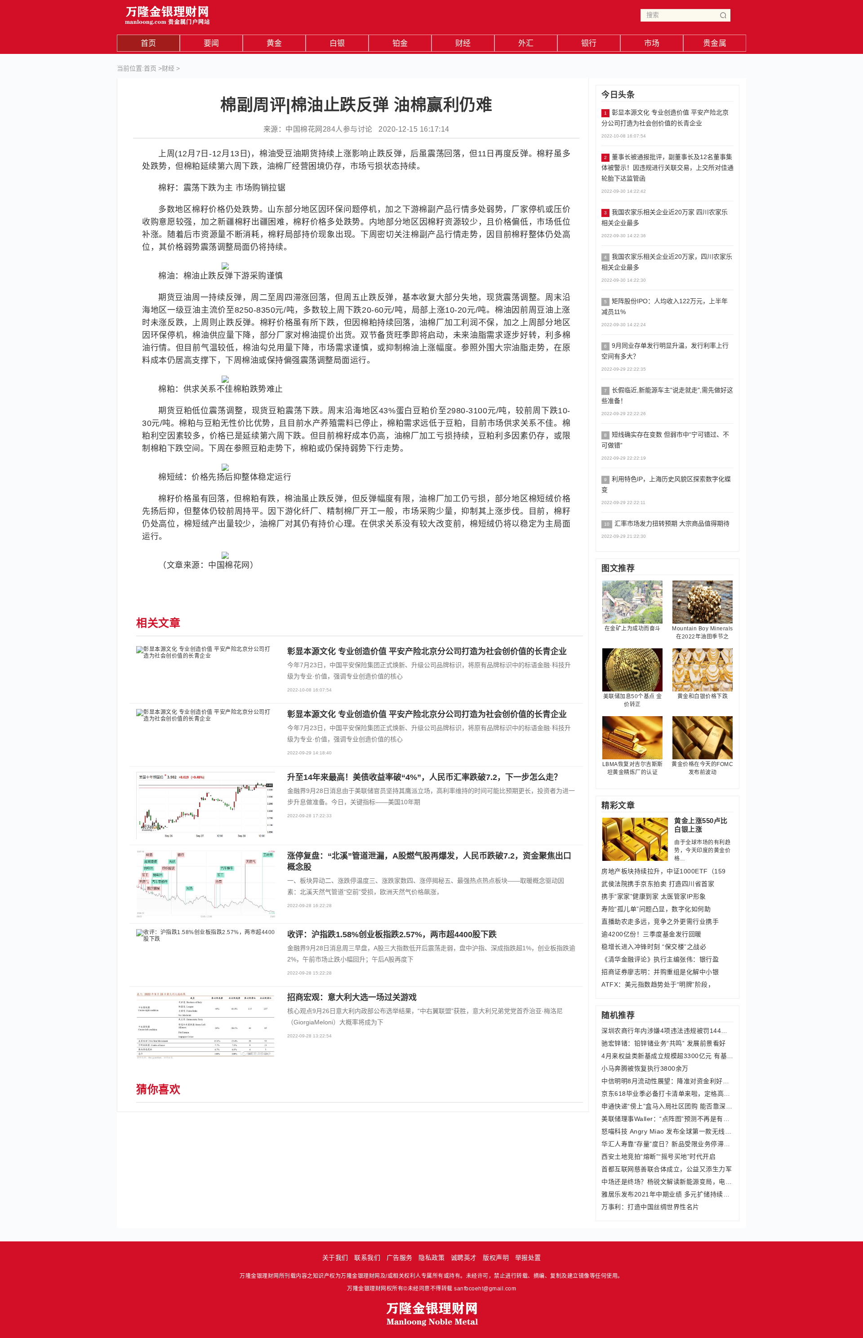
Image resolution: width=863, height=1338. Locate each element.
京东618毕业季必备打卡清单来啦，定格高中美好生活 (667, 1093)
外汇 (526, 43)
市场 (652, 43)
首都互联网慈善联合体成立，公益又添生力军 (666, 1169)
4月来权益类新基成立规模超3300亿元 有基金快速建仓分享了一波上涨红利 (667, 1055)
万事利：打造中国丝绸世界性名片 (650, 1206)
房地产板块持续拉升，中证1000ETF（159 (663, 871)
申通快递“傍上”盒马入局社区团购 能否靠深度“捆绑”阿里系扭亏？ (667, 1106)
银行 (589, 43)
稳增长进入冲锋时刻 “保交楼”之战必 (653, 946)
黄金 (274, 43)
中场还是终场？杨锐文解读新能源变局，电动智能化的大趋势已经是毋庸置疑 (667, 1181)
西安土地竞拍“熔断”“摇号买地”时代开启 (658, 1156)
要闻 (211, 43)
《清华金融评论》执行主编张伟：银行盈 (660, 959)
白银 (337, 43)
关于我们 (335, 1257)
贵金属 (715, 43)
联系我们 (367, 1257)
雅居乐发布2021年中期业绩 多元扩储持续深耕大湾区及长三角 (667, 1194)
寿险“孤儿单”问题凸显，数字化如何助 (656, 909)
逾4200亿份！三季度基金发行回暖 (651, 934)
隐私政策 (431, 1257)
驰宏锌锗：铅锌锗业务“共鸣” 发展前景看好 (663, 1043)
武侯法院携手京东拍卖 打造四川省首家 (657, 883)
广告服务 (400, 1257)
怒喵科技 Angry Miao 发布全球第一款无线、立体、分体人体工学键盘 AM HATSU (667, 1131)
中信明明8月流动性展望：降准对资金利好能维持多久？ (667, 1081)
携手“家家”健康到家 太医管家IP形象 (653, 896)
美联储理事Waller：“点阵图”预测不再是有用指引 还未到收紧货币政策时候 (667, 1118)
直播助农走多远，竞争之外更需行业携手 (660, 921)
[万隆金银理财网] (168, 13)
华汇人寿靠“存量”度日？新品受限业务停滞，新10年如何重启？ (667, 1143)
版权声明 (496, 1257)
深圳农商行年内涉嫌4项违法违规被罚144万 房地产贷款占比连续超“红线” (667, 1030)
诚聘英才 (464, 1257)
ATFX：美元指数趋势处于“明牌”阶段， (657, 984)
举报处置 (528, 1257)
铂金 (400, 43)
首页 (148, 43)
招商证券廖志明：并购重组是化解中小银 (660, 971)
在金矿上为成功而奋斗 (633, 628)
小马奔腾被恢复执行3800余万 (645, 1068)
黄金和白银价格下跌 (702, 696)
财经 (463, 43)
